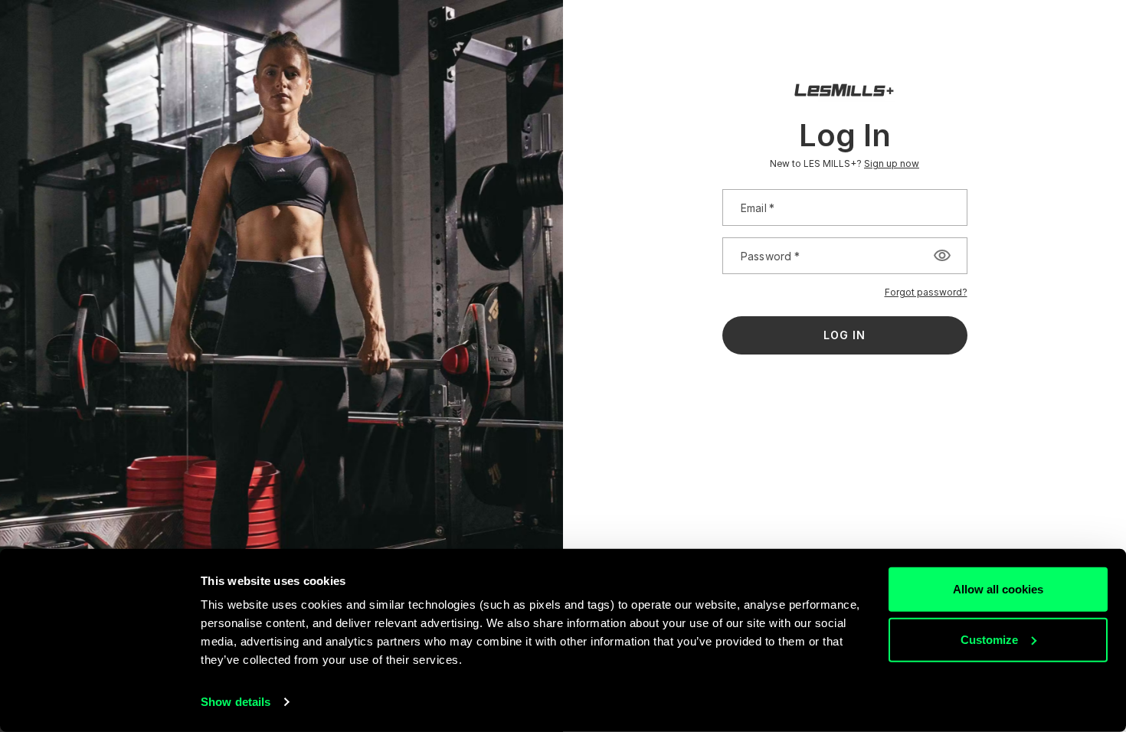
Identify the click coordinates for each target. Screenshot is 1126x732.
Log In (844, 334)
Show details (235, 701)
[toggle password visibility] (942, 255)
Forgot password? (926, 292)
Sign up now (891, 163)
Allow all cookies (998, 589)
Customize (989, 638)
